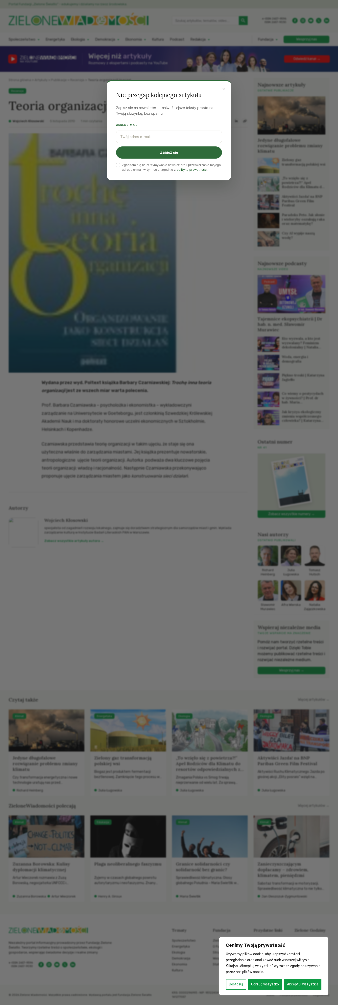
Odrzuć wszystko (265, 984)
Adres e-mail (126, 125)
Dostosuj (236, 984)
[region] (273, 966)
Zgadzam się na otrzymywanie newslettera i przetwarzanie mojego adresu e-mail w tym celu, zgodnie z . (171, 167)
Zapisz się (169, 152)
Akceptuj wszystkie (302, 984)
